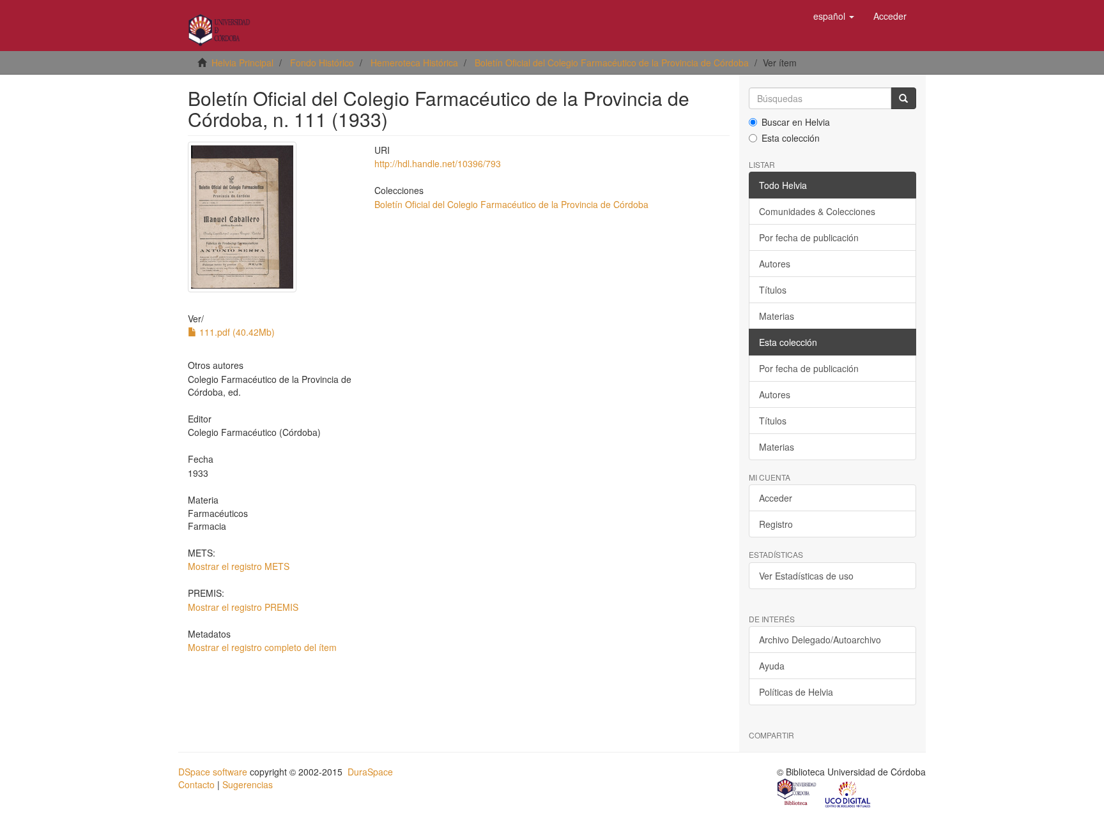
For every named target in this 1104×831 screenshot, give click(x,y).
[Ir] (903, 98)
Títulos (772, 289)
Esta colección (791, 137)
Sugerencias (247, 784)
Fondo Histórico (322, 62)
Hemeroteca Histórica (414, 62)
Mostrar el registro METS (238, 566)
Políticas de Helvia (796, 691)
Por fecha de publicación (809, 237)
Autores (774, 263)
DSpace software (212, 771)
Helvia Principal (242, 62)
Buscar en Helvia (796, 122)
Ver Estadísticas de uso (806, 575)
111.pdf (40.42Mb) (236, 332)
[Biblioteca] (797, 793)
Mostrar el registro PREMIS (243, 607)
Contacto (196, 784)
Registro (776, 524)
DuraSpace (370, 771)
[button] (834, 16)
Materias (776, 316)
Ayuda (772, 665)
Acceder (775, 497)
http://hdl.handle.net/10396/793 (437, 163)
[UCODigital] (848, 793)
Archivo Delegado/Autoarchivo (820, 639)
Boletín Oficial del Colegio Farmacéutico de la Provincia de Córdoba (612, 62)
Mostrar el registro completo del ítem (262, 647)
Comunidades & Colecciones (817, 211)
